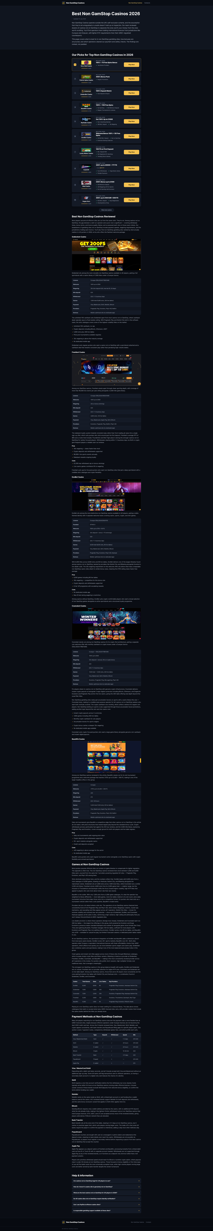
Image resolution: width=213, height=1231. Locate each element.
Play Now (132, 64)
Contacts (147, 3)
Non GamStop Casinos (135, 3)
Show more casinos (106, 210)
